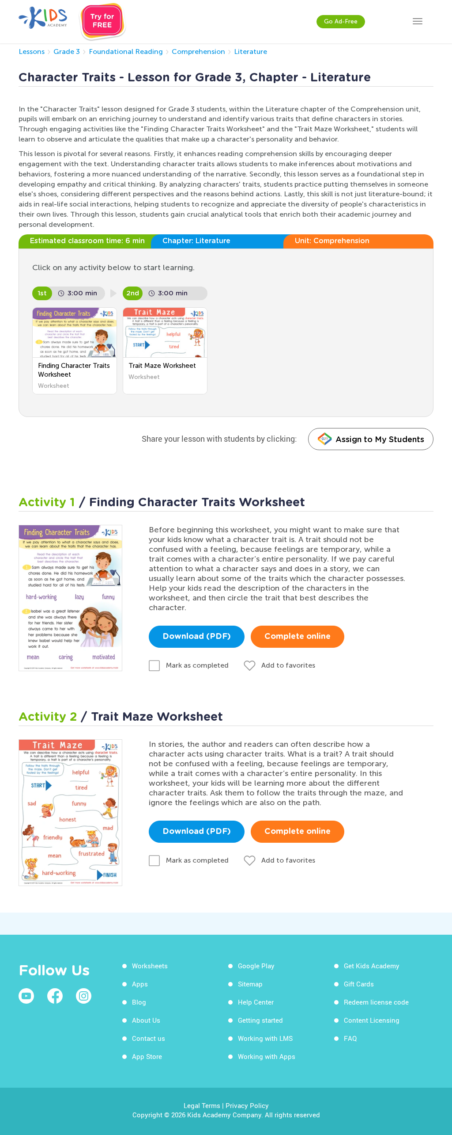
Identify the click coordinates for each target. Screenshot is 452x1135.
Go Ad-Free (341, 21)
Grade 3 (66, 51)
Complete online (297, 637)
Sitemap (250, 983)
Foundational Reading (126, 51)
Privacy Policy (247, 1105)
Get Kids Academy (371, 965)
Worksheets (150, 965)
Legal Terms (202, 1105)
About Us (146, 1020)
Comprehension (198, 51)
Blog (139, 1001)
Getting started (260, 1020)
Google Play (256, 965)
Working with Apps (266, 1056)
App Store (147, 1056)
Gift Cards (359, 983)
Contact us (148, 1038)
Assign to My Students (379, 439)
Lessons (32, 51)
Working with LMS (265, 1038)
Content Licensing (371, 1020)
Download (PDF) (196, 637)
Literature (250, 51)
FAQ (350, 1038)
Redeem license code (376, 1001)
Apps (140, 983)
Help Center (256, 1001)
